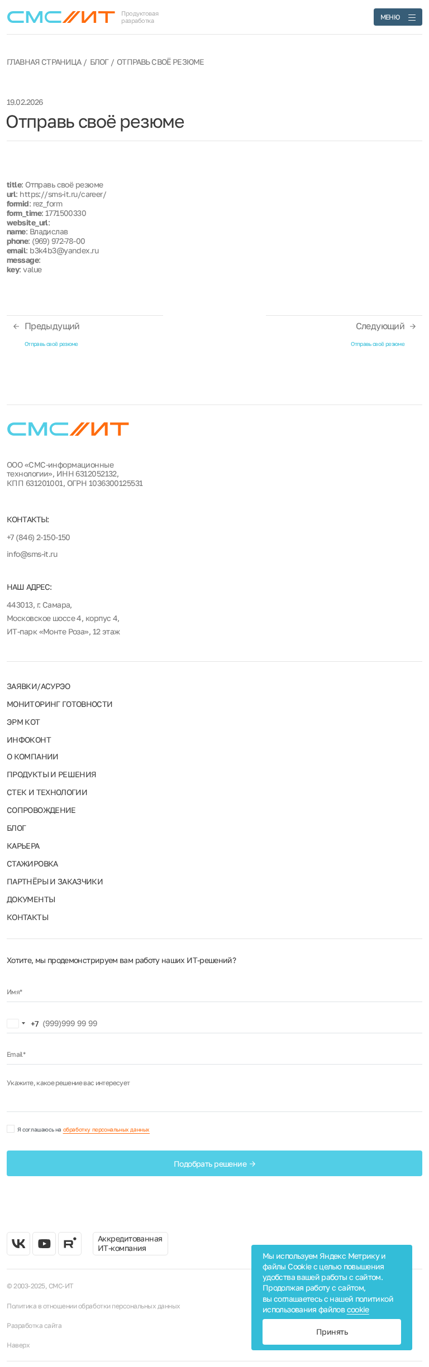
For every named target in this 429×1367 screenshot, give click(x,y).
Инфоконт (29, 739)
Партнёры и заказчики (55, 881)
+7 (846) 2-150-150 (38, 537)
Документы (31, 899)
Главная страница (44, 62)
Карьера (23, 845)
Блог (99, 62)
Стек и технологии (47, 792)
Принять (331, 1331)
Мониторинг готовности (60, 704)
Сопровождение (41, 810)
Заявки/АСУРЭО (38, 686)
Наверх (18, 1345)
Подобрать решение (210, 1163)
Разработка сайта (34, 1325)
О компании (33, 756)
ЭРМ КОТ (23, 721)
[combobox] (23, 1023)
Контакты (27, 917)
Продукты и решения (51, 774)
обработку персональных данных (106, 1129)
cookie (358, 1309)
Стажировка (32, 863)
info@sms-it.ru (32, 554)
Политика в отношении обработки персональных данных (93, 1306)
